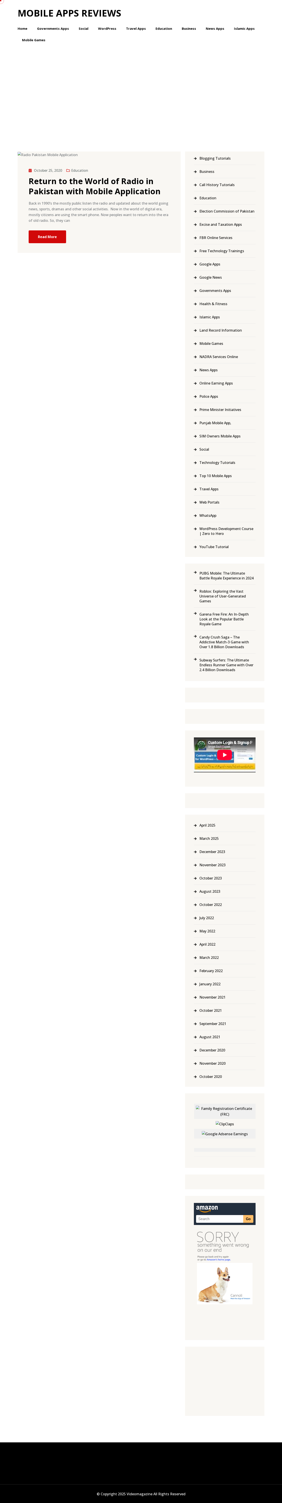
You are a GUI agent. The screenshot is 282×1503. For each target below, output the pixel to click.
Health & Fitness (213, 303)
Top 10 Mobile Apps (215, 475)
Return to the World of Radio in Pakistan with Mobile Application (95, 186)
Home (22, 28)
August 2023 (209, 891)
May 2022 (207, 931)
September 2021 (212, 1023)
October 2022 (210, 904)
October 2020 (210, 1076)
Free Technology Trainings (221, 250)
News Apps (215, 28)
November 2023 (212, 865)
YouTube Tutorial (214, 546)
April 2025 (207, 825)
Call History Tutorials (217, 184)
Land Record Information (220, 330)
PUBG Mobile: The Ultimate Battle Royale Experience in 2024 (226, 576)
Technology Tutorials (217, 462)
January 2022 (210, 984)
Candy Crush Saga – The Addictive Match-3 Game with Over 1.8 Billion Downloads (224, 642)
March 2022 (209, 957)
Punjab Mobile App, (215, 422)
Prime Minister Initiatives (220, 409)
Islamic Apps (244, 28)
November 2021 (212, 997)
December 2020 (212, 1050)
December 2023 (212, 851)
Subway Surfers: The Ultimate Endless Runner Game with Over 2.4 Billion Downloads (226, 665)
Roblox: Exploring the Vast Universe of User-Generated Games (222, 596)
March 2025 (209, 838)
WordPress (107, 28)
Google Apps (209, 264)
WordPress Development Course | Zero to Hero (226, 531)
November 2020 (212, 1063)
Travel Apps (136, 28)
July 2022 (206, 917)
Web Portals (209, 502)
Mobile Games (33, 40)
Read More (47, 236)
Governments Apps (53, 28)
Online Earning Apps (216, 383)
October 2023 (210, 878)
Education (164, 28)
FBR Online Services (215, 237)
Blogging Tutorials (215, 158)
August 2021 (209, 1036)
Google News (210, 277)
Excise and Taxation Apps (220, 224)
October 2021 (210, 1010)
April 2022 (207, 944)
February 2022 (211, 970)
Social (83, 28)
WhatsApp (207, 515)
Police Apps (208, 396)
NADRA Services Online (218, 356)
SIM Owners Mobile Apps (220, 436)
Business (189, 28)
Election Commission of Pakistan (226, 211)
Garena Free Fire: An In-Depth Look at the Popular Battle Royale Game (224, 619)
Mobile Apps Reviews (69, 13)
